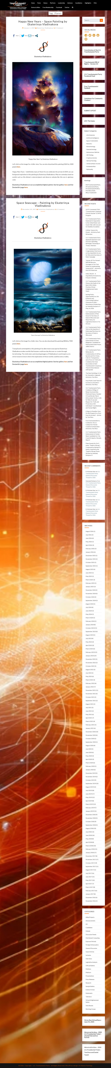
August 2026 (89, 531)
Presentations (90, 976)
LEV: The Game (89, 121)
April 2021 (89, 718)
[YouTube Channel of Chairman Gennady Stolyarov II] (98, 35)
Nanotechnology (91, 149)
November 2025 (91, 559)
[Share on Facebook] (15, 35)
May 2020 (89, 756)
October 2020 (90, 738)
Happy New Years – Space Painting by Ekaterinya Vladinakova (42, 23)
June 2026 (89, 538)
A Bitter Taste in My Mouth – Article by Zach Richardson (93, 232)
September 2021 (91, 700)
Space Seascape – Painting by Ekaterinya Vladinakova (42, 204)
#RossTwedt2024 (91, 192)
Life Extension (90, 135)
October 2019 (90, 780)
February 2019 (90, 807)
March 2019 (89, 804)
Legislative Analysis (91, 962)
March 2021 (89, 721)
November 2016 (91, 901)
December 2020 (90, 731)
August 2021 (89, 704)
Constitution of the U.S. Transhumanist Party (92, 51)
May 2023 (89, 642)
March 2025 (89, 580)
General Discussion (91, 948)
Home (33, 3)
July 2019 (88, 790)
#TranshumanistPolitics (93, 188)
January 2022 (90, 687)
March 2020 (89, 763)
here (18, 167)
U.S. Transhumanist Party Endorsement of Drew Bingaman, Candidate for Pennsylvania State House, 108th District (93, 342)
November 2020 (91, 735)
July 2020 (88, 749)
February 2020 (90, 766)
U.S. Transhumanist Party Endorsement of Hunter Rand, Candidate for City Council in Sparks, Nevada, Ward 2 (93, 436)
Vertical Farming (91, 161)
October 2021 (90, 697)
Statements (89, 993)
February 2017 (90, 890)
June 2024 (89, 611)
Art (87, 924)
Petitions (88, 969)
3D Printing (89, 155)
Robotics (89, 143)
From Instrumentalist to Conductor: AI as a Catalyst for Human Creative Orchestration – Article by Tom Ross (93, 424)
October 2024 (90, 597)
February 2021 (90, 725)
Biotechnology (90, 146)
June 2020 (89, 752)
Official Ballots (90, 965)
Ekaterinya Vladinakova (45, 28)
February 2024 (90, 621)
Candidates (78, 3)
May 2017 (89, 880)
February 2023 (90, 652)
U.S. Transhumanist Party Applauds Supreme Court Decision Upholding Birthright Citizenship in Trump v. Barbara (93, 241)
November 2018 (91, 818)
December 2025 (90, 555)
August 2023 (89, 635)
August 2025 (89, 569)
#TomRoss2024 (90, 190)
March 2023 (89, 649)
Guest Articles (90, 952)
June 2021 (89, 711)
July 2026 (88, 535)
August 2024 (89, 604)
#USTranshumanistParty (93, 185)
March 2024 (89, 617)
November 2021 (91, 693)
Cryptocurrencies (91, 158)
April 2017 (89, 883)
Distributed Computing (93, 938)
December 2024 (90, 590)
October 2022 (90, 666)
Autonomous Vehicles (92, 152)
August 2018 (89, 828)
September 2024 (91, 600)
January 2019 (90, 811)
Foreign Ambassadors (92, 945)
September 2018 (91, 825)
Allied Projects (90, 917)
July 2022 (88, 673)
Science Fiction (90, 989)
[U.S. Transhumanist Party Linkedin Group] (94, 35)
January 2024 (90, 624)
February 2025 (90, 583)
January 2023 (90, 655)
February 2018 (90, 849)
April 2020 (89, 759)
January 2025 (90, 586)
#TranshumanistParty (92, 187)
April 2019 (89, 801)
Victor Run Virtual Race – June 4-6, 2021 (93, 1021)
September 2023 (91, 631)
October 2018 (90, 821)
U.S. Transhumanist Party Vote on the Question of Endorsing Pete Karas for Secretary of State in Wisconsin (93, 331)
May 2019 (89, 797)
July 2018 (88, 832)
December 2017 (90, 856)
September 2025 (91, 566)
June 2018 (89, 835)
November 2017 (91, 859)
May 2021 (89, 714)
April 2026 (89, 545)
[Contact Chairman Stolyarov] (86, 39)
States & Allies (35, 7)
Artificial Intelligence (92, 138)
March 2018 (89, 845)
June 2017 (89, 877)
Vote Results (89, 1005)
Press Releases (90, 979)
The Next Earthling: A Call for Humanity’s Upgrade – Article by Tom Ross (93, 375)
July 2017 (88, 873)
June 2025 (89, 573)
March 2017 (89, 887)
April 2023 (89, 645)
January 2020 (90, 769)
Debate (88, 931)
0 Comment (59, 28)
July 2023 (88, 638)
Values (45, 3)
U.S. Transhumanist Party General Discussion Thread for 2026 (93, 485)
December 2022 (90, 659)
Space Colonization (92, 141)
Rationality (89, 169)
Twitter (67, 7)
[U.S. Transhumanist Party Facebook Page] (86, 35)
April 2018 (89, 842)
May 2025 (89, 576)
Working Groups (91, 1009)
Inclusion (88, 955)
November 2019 (91, 776)
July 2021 (88, 707)
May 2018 (89, 839)
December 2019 (90, 773)
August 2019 (89, 787)
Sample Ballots (90, 986)
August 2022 (89, 669)
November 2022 (91, 662)
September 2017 (91, 866)
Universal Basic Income (93, 163)
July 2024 (88, 607)
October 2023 (90, 628)
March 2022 (89, 680)
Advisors (70, 3)
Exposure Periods (91, 941)
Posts (39, 3)
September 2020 (91, 742)
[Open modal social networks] (36, 35)
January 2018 (90, 852)
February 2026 (90, 548)
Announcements (90, 920)
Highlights (88, 3)
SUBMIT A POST (90, 111)
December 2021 (90, 690)
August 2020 (89, 745)
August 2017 (89, 870)
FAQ (95, 3)
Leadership (61, 3)
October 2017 (90, 863)
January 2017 (90, 894)
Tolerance (89, 996)
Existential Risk (91, 166)
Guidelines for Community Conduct (93, 99)
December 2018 (90, 814)
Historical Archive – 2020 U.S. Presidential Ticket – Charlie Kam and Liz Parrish (93, 1034)
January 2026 (90, 552)
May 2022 (89, 676)
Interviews (89, 958)
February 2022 (90, 683)
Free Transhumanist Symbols (91, 87)
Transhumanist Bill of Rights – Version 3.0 (91, 63)
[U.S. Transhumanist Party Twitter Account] (90, 35)
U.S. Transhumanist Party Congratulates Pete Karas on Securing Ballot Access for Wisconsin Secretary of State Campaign (93, 253)
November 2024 (91, 593)
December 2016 (90, 897)
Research (88, 983)
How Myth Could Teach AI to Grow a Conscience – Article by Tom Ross (93, 382)
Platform (52, 3)
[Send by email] (31, 35)
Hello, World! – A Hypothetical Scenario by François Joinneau (93, 275)
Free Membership (48, 7)
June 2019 (89, 794)
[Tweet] (24, 35)
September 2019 (91, 783)
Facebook (59, 7)
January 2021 (90, 728)
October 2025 (90, 562)
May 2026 (89, 541)
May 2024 (89, 614)
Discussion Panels (91, 934)
